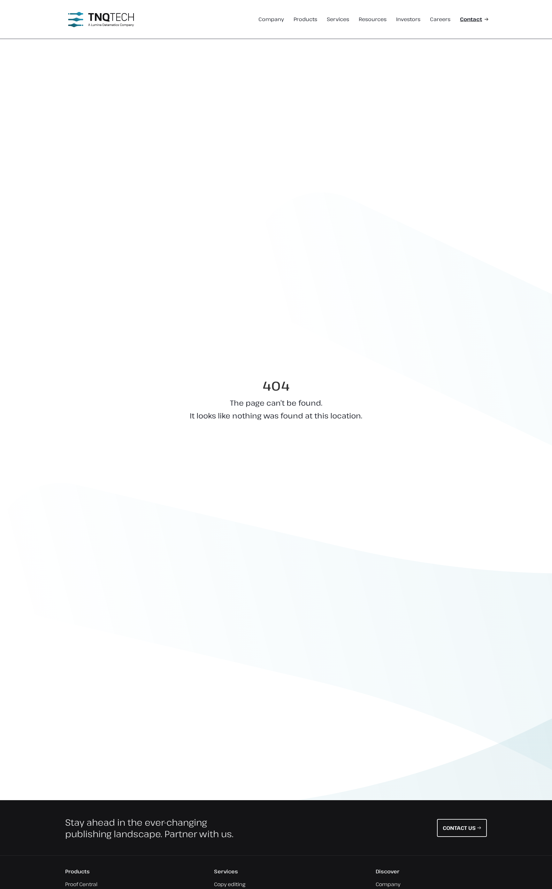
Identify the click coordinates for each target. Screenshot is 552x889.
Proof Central (81, 884)
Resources (373, 19)
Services (338, 19)
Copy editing (229, 884)
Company (271, 19)
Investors (408, 19)
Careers (440, 19)
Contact (471, 19)
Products (305, 19)
